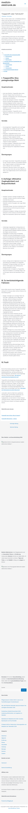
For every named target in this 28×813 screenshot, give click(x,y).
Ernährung (4, 740)
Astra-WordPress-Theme (14, 808)
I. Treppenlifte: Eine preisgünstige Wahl (12, 54)
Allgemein (4, 738)
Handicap (4, 746)
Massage (4, 749)
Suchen (3, 687)
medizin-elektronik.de (8, 3)
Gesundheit (4, 744)
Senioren (4, 16)
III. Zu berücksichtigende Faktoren (11, 69)
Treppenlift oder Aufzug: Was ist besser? (11, 415)
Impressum (4, 762)
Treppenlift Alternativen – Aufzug (9, 418)
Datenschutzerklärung (7, 767)
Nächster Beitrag (14, 427)
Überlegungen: (9, 59)
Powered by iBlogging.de (7, 800)
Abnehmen (4, 735)
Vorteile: (7, 58)
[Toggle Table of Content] (3, 53)
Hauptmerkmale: (9, 56)
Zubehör (3, 753)
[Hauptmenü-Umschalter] (25, 3)
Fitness (3, 742)
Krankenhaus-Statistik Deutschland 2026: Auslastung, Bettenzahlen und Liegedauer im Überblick (12, 713)
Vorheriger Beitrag (14, 423)
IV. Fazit (5, 71)
